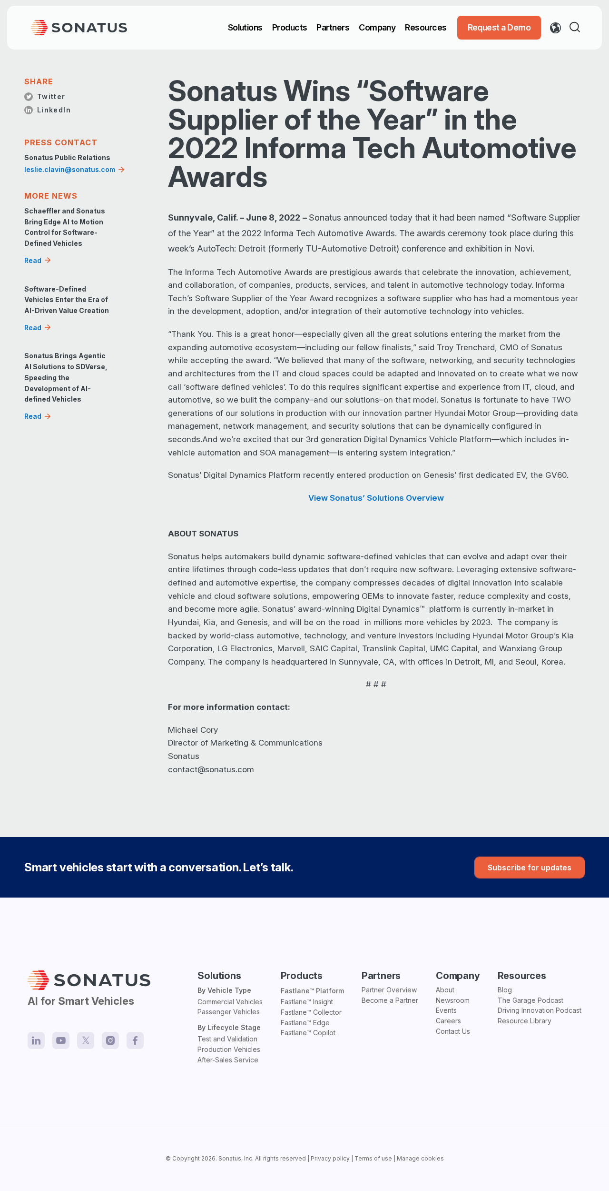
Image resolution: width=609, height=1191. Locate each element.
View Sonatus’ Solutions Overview (376, 498)
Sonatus (229, 1158)
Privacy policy (330, 1158)
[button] (576, 28)
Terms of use (373, 1158)
